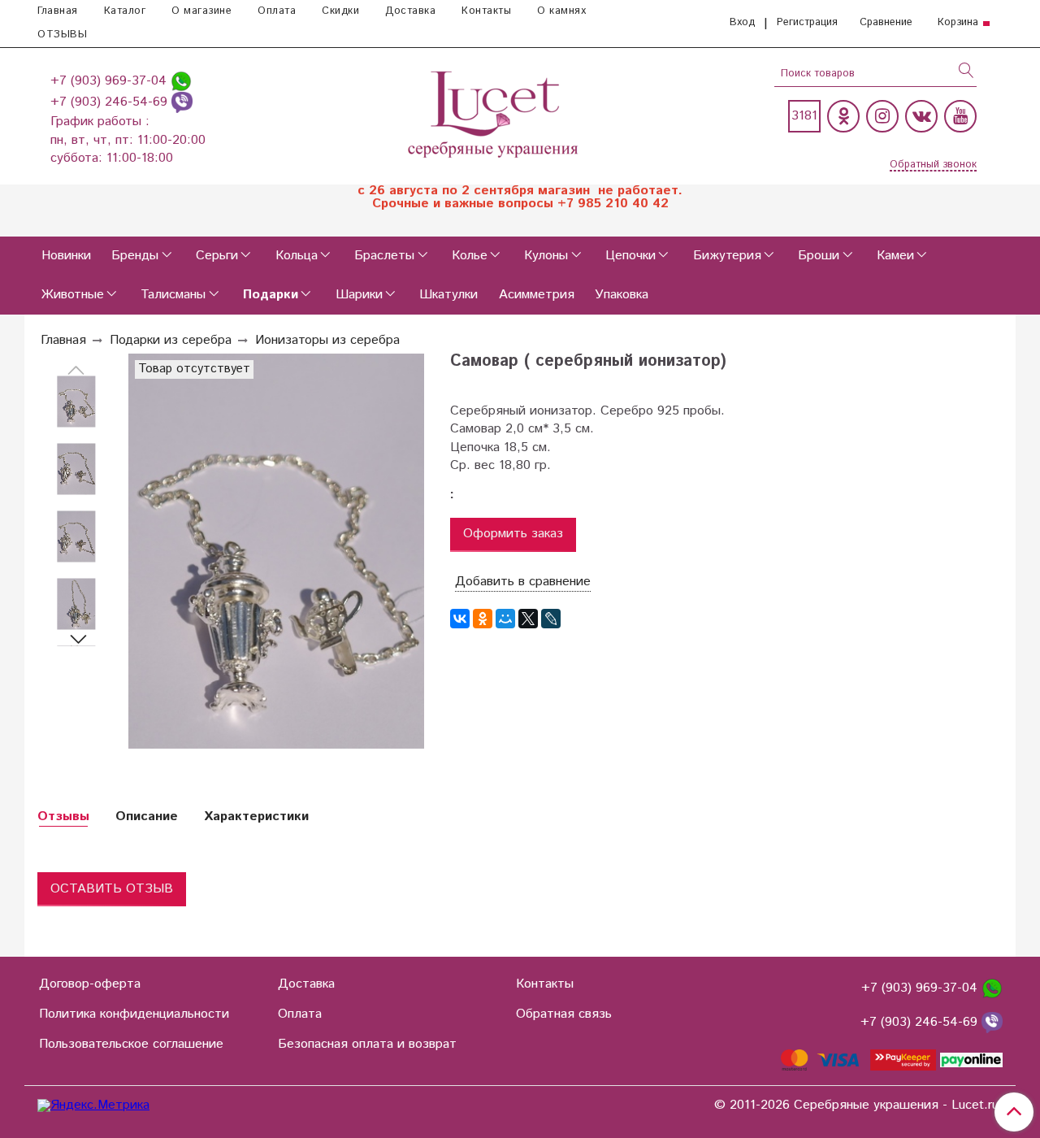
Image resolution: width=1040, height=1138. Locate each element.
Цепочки (630, 255)
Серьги (217, 255)
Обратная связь (564, 1014)
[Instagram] (882, 116)
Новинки (66, 255)
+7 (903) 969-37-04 (110, 81)
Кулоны (546, 255)
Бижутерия (727, 255)
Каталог (125, 11)
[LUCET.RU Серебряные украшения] (494, 112)
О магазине (201, 11)
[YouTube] (960, 116)
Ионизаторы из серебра (327, 340)
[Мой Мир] (505, 618)
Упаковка (621, 294)
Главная (57, 11)
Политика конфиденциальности (134, 1014)
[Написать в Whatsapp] (181, 81)
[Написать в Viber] (182, 102)
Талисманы (173, 294)
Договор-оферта (90, 984)
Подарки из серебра (171, 340)
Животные (72, 294)
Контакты (486, 11)
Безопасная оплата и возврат (367, 1044)
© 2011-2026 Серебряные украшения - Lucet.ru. (858, 1105)
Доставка (410, 11)
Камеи (895, 255)
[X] (528, 618)
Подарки (270, 294)
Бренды (134, 255)
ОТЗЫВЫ (62, 34)
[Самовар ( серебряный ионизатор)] (76, 402)
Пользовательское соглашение (131, 1044)
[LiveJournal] (551, 618)
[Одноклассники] (843, 116)
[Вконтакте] (921, 116)
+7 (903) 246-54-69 (110, 102)
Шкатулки (448, 294)
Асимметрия (536, 294)
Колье (470, 255)
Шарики (359, 294)
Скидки (340, 11)
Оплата (277, 11)
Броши (818, 255)
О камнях (561, 11)
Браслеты (384, 255)
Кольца (296, 255)
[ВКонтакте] (460, 618)
